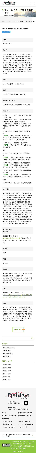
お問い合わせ (7, 421)
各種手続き (5, 418)
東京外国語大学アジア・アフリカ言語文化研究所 (18, 435)
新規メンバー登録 (24, 421)
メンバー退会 (23, 427)
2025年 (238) (7, 368)
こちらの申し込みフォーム (11, 238)
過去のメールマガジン (9, 416)
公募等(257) (6, 350)
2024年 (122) (7, 371)
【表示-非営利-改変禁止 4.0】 (20, 443)
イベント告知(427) (8, 348)
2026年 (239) (7, 365)
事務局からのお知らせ (25, 413)
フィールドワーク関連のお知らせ (19, 22)
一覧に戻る (18, 329)
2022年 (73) (6, 377)
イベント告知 (6, 32)
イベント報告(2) (8, 353)
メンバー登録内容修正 (26, 424)
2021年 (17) (6, 380)
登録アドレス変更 (9, 427)
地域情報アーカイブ (24, 416)
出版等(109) (6, 356)
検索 (32, 338)
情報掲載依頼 (7, 424)
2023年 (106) (7, 374)
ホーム (4, 22)
